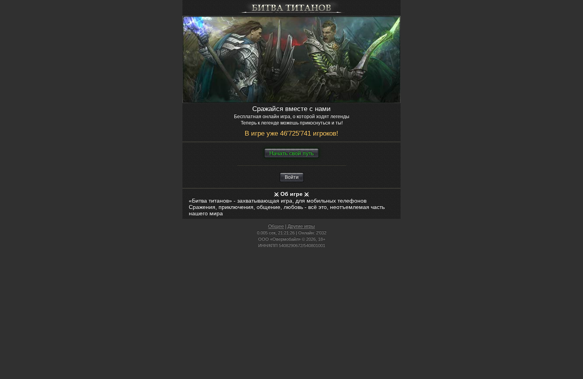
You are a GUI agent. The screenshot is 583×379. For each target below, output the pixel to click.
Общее (276, 226)
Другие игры (301, 226)
